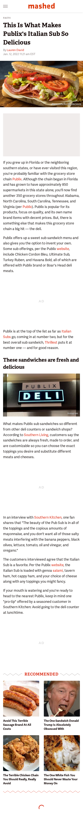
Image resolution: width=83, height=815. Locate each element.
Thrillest (51, 342)
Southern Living (36, 435)
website (63, 249)
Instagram (73, 413)
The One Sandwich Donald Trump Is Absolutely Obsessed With (61, 725)
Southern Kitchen (48, 517)
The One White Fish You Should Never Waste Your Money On (61, 779)
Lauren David (15, 50)
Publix (17, 179)
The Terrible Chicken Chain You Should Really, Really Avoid (21, 779)
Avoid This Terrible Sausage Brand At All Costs (17, 725)
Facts (7, 18)
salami (58, 570)
